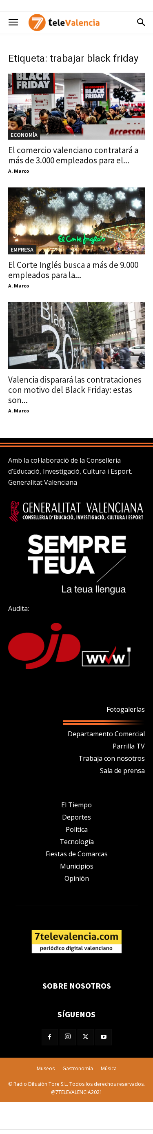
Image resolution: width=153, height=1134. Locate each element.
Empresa (22, 249)
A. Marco (18, 171)
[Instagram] (68, 1037)
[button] (13, 22)
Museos (46, 1068)
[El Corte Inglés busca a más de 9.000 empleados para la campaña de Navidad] (76, 220)
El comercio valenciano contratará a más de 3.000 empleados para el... (73, 155)
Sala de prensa (122, 770)
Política (77, 829)
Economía (24, 134)
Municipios (76, 866)
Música (109, 1068)
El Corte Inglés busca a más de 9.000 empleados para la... (73, 270)
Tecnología (77, 841)
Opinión (76, 878)
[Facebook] (50, 1037)
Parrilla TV (129, 746)
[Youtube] (103, 1037)
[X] (86, 1037)
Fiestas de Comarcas (77, 853)
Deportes (76, 817)
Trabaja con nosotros (111, 758)
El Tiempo (76, 804)
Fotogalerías (125, 709)
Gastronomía (77, 1068)
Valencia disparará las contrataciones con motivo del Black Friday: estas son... (75, 389)
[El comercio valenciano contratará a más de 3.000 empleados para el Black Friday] (76, 106)
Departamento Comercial (106, 733)
